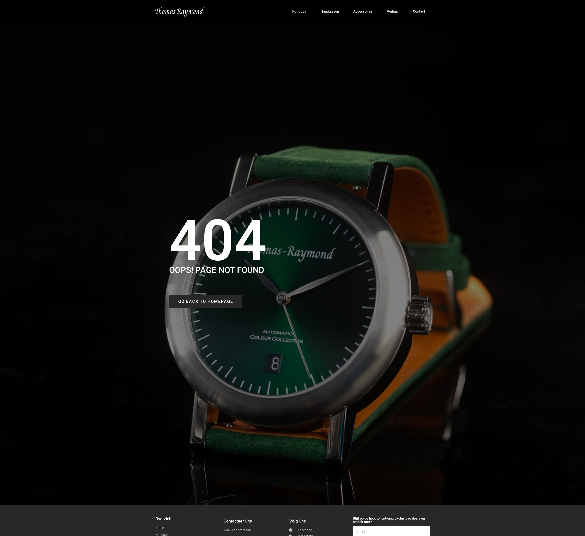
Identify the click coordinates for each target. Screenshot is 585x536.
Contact (419, 11)
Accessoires (362, 11)
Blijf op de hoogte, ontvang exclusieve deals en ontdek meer (389, 520)
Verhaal (393, 11)
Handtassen (330, 11)
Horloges (299, 11)
